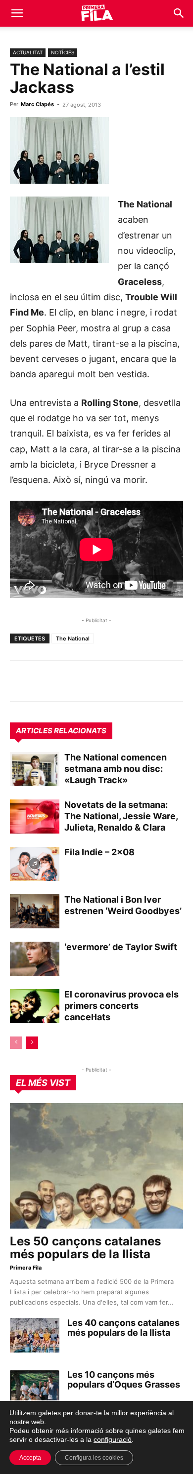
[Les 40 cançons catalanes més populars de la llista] (34, 1335)
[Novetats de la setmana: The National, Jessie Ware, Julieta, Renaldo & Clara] (34, 816)
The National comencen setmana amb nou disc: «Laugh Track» (115, 768)
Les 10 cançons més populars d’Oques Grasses (123, 1379)
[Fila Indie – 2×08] (34, 864)
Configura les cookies (94, 1457)
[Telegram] (42, 681)
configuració (113, 1439)
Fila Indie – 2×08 (99, 852)
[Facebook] (88, 681)
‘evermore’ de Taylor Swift (120, 947)
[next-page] (32, 1042)
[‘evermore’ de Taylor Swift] (34, 959)
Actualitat (28, 52)
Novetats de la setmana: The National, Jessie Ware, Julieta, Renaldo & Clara (121, 816)
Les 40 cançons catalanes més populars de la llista (123, 1327)
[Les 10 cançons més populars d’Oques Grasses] (34, 1387)
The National (73, 638)
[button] (17, 13)
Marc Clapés (37, 104)
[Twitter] (65, 681)
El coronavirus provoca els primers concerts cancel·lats (121, 1005)
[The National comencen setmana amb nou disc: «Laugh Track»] (34, 769)
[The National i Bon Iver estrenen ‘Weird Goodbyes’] (34, 911)
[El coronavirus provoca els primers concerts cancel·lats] (34, 1006)
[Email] (111, 681)
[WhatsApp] (20, 681)
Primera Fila (26, 1267)
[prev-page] (16, 1042)
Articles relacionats (61, 730)
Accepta (30, 1457)
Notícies (62, 52)
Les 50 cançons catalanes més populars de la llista (85, 1247)
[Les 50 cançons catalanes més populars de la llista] (96, 1166)
